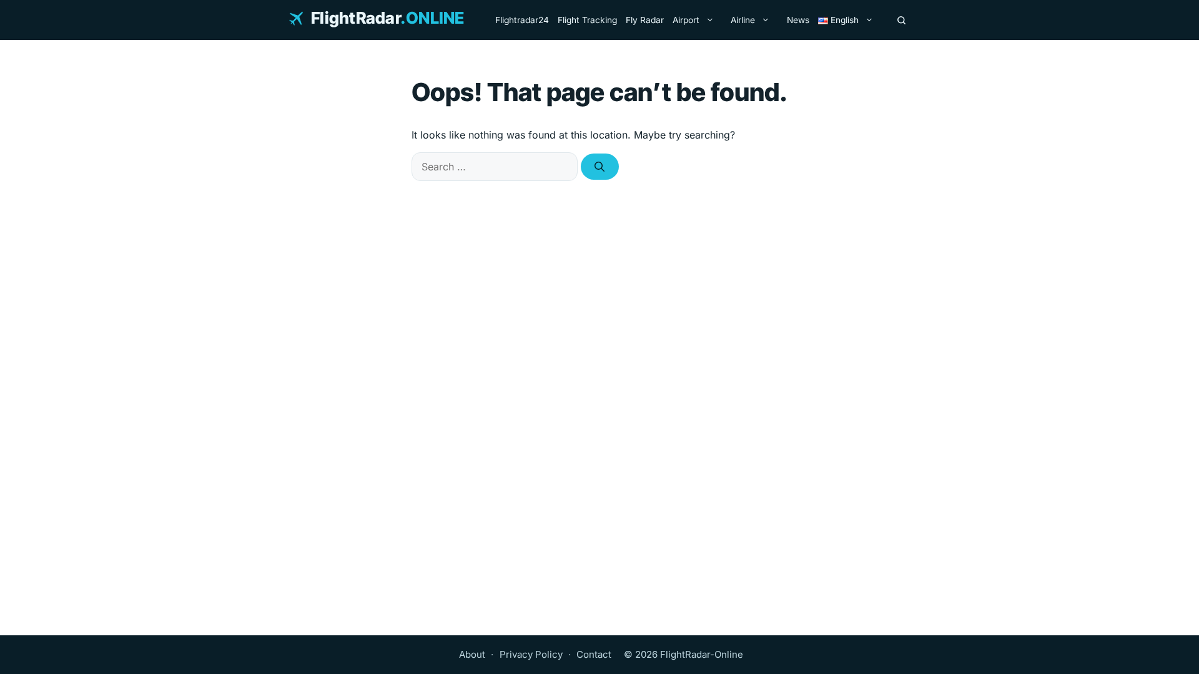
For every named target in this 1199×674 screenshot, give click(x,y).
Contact (593, 654)
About (472, 654)
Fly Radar (645, 20)
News (798, 20)
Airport (686, 20)
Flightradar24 (522, 20)
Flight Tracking (587, 20)
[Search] (901, 19)
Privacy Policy (531, 654)
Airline (743, 20)
